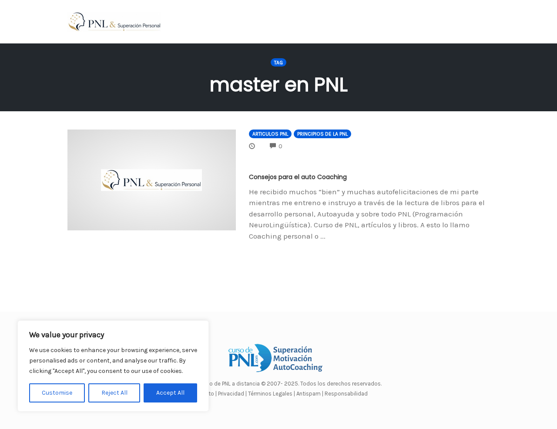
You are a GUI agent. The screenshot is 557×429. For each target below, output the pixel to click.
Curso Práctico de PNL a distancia (218, 383)
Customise (57, 392)
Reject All (114, 392)
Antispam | (309, 393)
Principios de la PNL (322, 134)
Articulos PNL (270, 134)
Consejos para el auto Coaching (298, 177)
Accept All (170, 392)
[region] (113, 366)
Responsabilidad (346, 393)
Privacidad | (232, 393)
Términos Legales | (271, 393)
